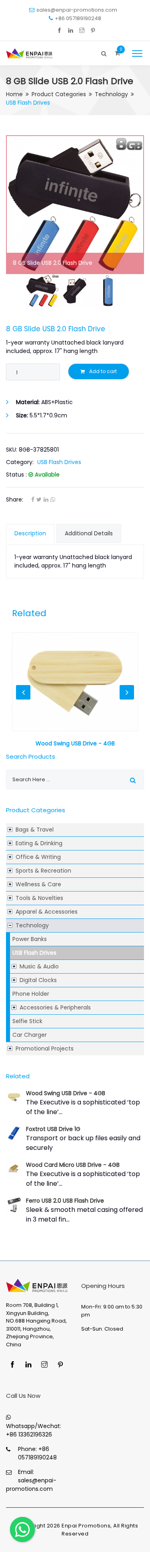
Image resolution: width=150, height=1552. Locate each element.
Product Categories (59, 94)
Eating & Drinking (39, 843)
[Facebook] (59, 31)
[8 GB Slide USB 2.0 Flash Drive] (75, 204)
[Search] (104, 51)
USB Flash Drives (34, 953)
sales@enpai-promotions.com (76, 10)
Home (14, 94)
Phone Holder (30, 994)
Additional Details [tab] (89, 533)
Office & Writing (38, 857)
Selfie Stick (27, 1021)
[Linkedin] (70, 31)
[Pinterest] (93, 31)
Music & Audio (39, 966)
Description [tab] (30, 533)
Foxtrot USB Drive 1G (53, 1129)
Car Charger (29, 1035)
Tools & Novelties (39, 898)
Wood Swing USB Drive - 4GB (65, 1093)
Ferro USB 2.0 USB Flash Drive (65, 1201)
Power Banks (29, 939)
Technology (111, 94)
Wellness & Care (38, 884)
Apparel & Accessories (47, 912)
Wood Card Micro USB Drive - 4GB (73, 1165)
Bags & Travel (35, 830)
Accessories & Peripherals (55, 1007)
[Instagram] (81, 31)
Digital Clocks (38, 980)
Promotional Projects (45, 1048)
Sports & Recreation (43, 871)
